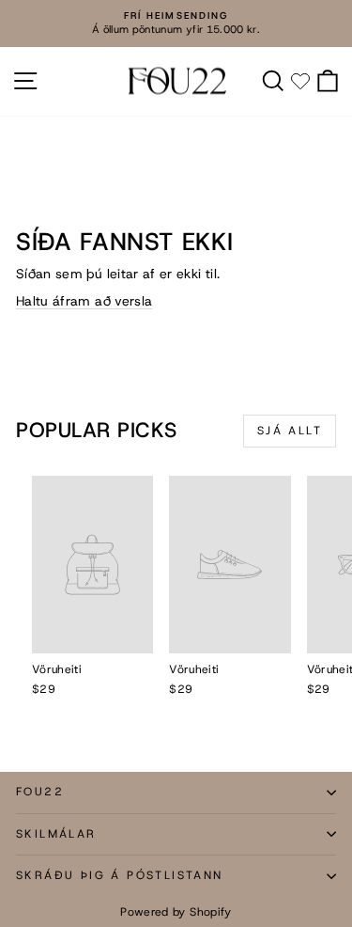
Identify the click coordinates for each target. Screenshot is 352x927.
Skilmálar (56, 833)
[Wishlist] (300, 81)
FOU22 (40, 791)
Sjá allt (289, 430)
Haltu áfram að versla (84, 300)
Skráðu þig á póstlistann (119, 875)
